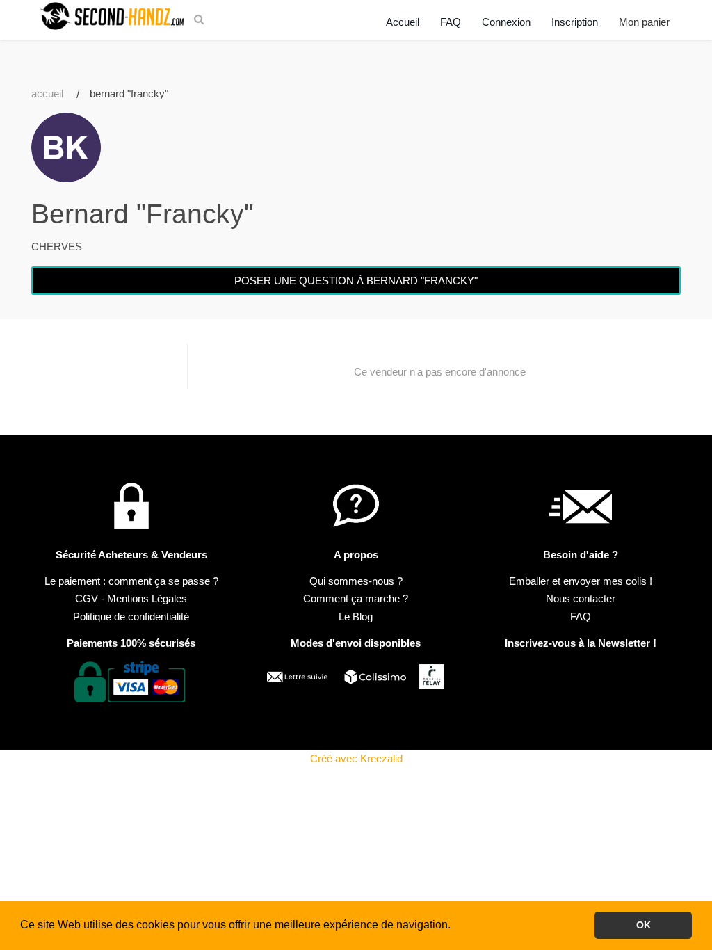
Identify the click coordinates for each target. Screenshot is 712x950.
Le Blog (356, 616)
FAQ (450, 22)
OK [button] (643, 925)
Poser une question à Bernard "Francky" (356, 281)
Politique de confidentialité (131, 616)
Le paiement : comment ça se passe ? (131, 581)
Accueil (402, 22)
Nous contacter (580, 598)
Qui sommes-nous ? (356, 581)
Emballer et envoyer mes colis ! (580, 581)
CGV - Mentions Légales (131, 598)
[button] (455, 926)
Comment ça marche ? (355, 598)
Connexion (506, 22)
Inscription (574, 22)
